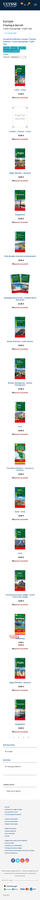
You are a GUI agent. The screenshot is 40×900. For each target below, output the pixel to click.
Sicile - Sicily (20, 512)
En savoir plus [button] (11, 33)
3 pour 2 (14, 48)
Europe (9, 751)
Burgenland (20, 214)
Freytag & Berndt (14, 766)
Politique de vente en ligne (13, 848)
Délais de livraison (10, 828)
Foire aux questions (11, 853)
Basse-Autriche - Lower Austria (20, 341)
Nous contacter (10, 833)
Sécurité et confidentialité (13, 845)
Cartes (5, 54)
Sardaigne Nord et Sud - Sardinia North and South (20, 299)
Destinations (9, 745)
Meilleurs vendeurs (11, 51)
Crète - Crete (20, 90)
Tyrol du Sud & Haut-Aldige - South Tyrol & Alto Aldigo (20, 596)
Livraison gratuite (10, 831)
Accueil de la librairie (11, 39)
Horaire (7, 836)
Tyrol (20, 426)
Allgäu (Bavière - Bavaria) (20, 173)
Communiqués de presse (13, 814)
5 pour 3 (22, 48)
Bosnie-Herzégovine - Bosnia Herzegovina (20, 384)
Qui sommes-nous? (11, 812)
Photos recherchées (11, 821)
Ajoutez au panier (21, 97)
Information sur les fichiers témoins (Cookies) (19, 850)
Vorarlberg (20, 638)
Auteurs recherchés (11, 819)
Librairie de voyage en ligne (13, 809)
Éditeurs (6, 760)
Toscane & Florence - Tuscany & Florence (20, 469)
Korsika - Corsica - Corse (20, 131)
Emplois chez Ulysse (11, 824)
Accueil (7, 807)
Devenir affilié (9, 843)
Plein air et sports (14, 791)
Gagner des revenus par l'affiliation (16, 840)
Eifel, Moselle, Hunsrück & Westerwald (20, 256)
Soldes (6, 48)
